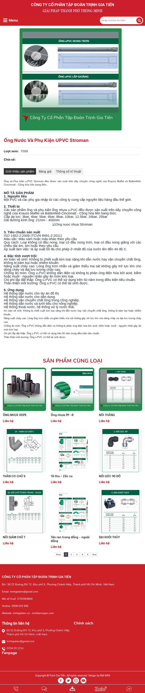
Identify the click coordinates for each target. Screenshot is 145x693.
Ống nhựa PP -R (62, 414)
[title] (16, 688)
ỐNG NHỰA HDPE (15, 414)
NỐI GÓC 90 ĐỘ (110, 476)
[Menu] (5, 20)
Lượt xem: (11, 151)
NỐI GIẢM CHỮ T (14, 537)
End (94, 554)
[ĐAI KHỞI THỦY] (120, 511)
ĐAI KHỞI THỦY (109, 537)
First (58, 554)
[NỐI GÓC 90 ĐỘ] (120, 450)
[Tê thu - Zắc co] (72, 450)
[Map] (72, 688)
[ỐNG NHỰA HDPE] (24, 389)
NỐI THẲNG (107, 414)
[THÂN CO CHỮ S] (24, 450)
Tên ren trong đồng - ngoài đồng (70, 538)
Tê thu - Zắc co (61, 476)
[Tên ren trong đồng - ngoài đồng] (72, 511)
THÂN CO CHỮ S (14, 476)
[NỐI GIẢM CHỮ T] (24, 511)
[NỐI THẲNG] (120, 389)
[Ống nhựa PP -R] (72, 389)
